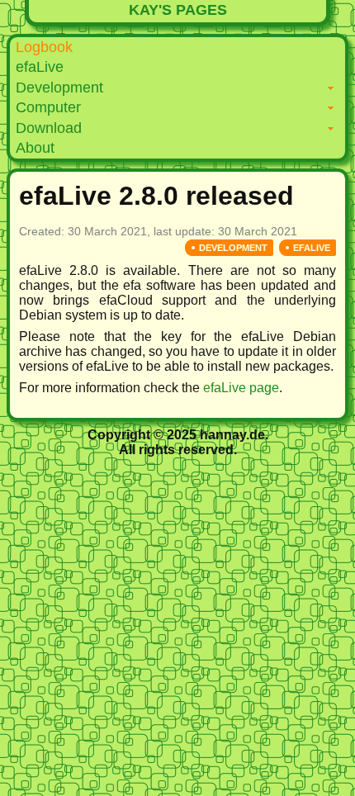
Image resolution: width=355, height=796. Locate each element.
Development (59, 87)
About (35, 148)
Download (49, 128)
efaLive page (241, 388)
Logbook (44, 47)
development (233, 248)
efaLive (40, 67)
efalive (311, 248)
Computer (48, 107)
